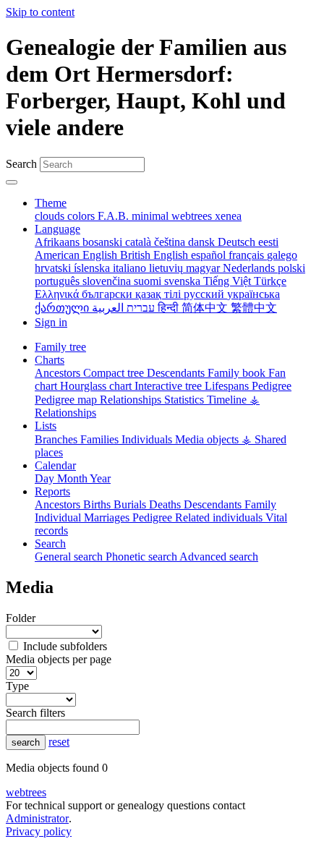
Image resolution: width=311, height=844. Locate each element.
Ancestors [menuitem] (59, 373)
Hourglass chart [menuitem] (97, 386)
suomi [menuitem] (149, 281)
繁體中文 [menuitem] (254, 308)
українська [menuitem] (253, 294)
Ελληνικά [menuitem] (58, 294)
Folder (20, 618)
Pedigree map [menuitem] (67, 399)
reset (58, 742)
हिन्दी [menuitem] (170, 308)
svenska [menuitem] (183, 281)
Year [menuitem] (100, 478)
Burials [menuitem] (131, 504)
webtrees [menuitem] (193, 216)
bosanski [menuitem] (103, 242)
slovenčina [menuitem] (108, 281)
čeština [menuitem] (171, 242)
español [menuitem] (210, 255)
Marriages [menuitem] (108, 517)
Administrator (37, 818)
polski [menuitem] (291, 268)
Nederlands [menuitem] (250, 268)
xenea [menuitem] (228, 216)
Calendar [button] (55, 465)
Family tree (60, 347)
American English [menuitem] (77, 255)
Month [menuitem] (73, 478)
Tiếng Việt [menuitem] (228, 281)
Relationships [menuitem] (132, 399)
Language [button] (57, 229)
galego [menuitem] (282, 255)
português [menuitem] (58, 281)
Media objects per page (58, 659)
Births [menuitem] (98, 504)
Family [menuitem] (260, 504)
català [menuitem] (139, 242)
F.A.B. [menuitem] (115, 216)
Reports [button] (52, 491)
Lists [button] (45, 425)
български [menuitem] (108, 294)
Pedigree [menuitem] (271, 386)
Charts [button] (49, 360)
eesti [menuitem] (268, 242)
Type (17, 686)
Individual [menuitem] (59, 517)
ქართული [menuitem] (63, 308)
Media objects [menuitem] (208, 439)
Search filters (35, 713)
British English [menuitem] (155, 255)
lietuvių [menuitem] (167, 268)
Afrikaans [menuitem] (58, 242)
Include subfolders (65, 646)
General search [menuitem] (70, 556)
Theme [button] (51, 203)
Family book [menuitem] (238, 373)
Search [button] (50, 543)
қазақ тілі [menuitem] (159, 294)
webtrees (26, 792)
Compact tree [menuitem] (115, 373)
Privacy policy (39, 831)
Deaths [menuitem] (166, 504)
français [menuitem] (248, 255)
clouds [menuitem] (51, 216)
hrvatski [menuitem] (54, 268)
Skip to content (40, 12)
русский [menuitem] (205, 294)
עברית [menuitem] (139, 308)
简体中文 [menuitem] (206, 308)
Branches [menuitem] (57, 439)
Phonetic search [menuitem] (142, 556)
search (26, 742)
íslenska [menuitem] (93, 268)
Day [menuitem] (46, 478)
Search (21, 164)
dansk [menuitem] (203, 242)
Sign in (51, 322)
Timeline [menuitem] (228, 399)
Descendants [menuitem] (177, 373)
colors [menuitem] (82, 216)
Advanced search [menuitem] (218, 556)
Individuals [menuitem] (148, 439)
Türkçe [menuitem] (270, 281)
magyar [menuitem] (204, 268)
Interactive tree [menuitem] (170, 386)
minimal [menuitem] (151, 216)
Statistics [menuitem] (185, 399)
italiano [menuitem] (131, 268)
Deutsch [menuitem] (238, 242)
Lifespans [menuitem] (228, 386)
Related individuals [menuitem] (220, 517)
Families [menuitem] (101, 439)
